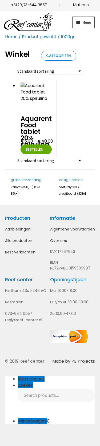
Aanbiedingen (18, 229)
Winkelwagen (34, 421)
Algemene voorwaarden (72, 229)
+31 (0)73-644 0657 (29, 4)
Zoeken (25, 385)
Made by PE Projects (73, 361)
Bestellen (34, 149)
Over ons (58, 240)
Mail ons (81, 4)
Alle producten (18, 240)
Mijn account (31, 379)
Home (11, 37)
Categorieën (58, 55)
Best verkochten (20, 252)
